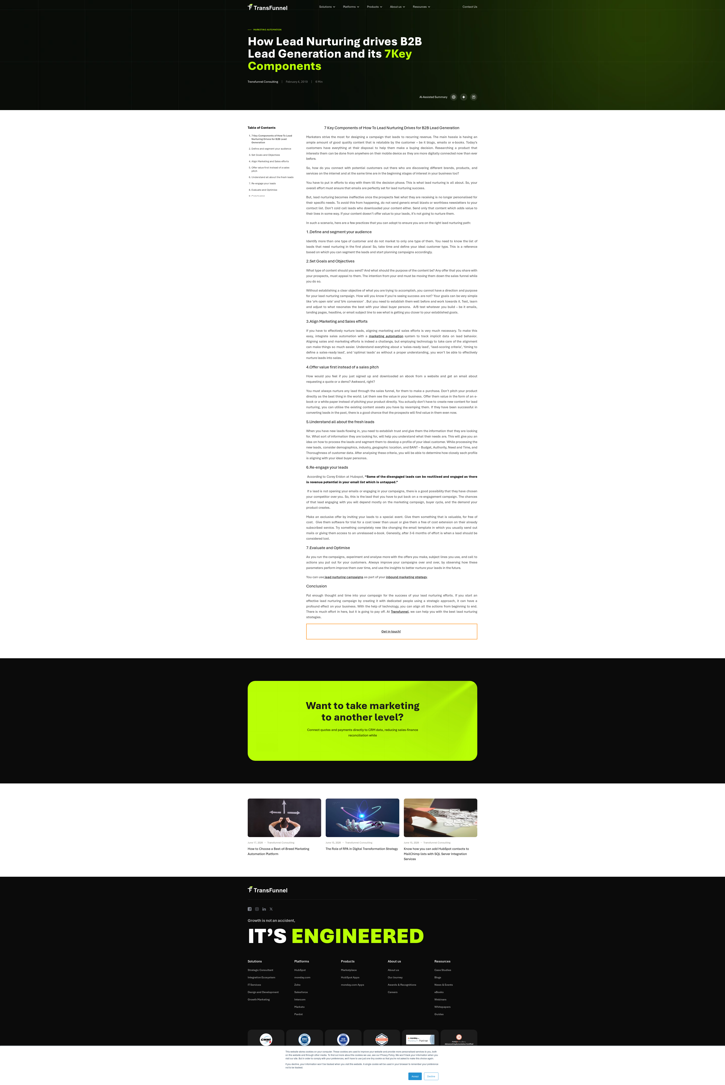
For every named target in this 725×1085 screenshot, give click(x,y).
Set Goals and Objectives (265, 155)
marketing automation (386, 336)
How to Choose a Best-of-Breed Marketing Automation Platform (278, 851)
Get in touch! (391, 631)
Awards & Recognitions (402, 984)
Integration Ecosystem (261, 977)
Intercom (299, 999)
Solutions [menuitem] (325, 7)
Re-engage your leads (263, 183)
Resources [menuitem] (420, 7)
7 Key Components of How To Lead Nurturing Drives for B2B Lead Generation (271, 139)
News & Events (443, 984)
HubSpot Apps (350, 977)
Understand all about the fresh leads (272, 177)
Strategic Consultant (260, 970)
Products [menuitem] (373, 7)
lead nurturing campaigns (343, 577)
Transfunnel (400, 612)
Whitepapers (442, 1007)
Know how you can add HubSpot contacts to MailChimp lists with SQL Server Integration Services (436, 854)
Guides (439, 1014)
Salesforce (301, 992)
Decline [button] (431, 1076)
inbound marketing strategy (406, 577)
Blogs (437, 977)
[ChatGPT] (453, 97)
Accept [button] (415, 1076)
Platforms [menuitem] (349, 7)
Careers (393, 992)
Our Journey (395, 977)
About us (393, 970)
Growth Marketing (259, 999)
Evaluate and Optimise (264, 189)
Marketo (299, 1007)
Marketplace (349, 970)
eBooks (439, 992)
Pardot (298, 1014)
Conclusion (258, 196)
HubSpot (300, 970)
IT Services (254, 984)
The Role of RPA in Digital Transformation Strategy (362, 849)
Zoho (297, 984)
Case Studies (442, 970)
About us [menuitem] (396, 7)
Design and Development (263, 992)
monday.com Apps (352, 984)
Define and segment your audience (271, 148)
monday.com (302, 977)
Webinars (440, 999)
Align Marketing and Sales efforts (270, 161)
